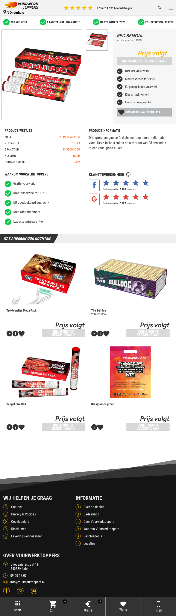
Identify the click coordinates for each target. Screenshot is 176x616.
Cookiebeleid (20, 522)
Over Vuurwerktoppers (98, 522)
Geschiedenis (92, 536)
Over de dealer (93, 507)
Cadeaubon (91, 514)
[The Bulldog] (130, 278)
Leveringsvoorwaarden (26, 536)
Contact (16, 507)
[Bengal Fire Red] (45, 372)
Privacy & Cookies (23, 514)
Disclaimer (18, 529)
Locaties (89, 544)
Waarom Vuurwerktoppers (101, 529)
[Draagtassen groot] (130, 372)
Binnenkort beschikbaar (144, 61)
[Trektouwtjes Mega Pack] (45, 278)
